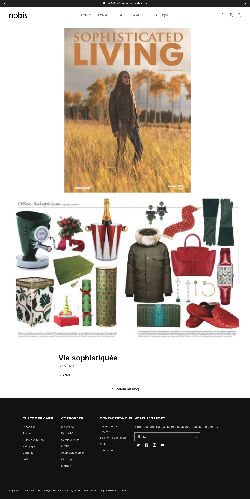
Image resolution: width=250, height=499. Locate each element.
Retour (27, 433)
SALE (121, 15)
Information (107, 450)
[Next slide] (245, 3)
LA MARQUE (139, 15)
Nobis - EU (35, 490)
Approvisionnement (73, 452)
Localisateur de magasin (109, 428)
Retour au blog (127, 389)
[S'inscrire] (196, 436)
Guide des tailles (33, 439)
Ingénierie (67, 426)
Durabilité (67, 433)
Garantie (28, 452)
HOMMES (104, 15)
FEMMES (85, 15)
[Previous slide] (4, 3)
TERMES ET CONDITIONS (119, 490)
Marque (66, 465)
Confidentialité (70, 439)
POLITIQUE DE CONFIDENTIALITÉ (83, 490)
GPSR (65, 446)
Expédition (29, 426)
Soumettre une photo (113, 437)
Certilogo (67, 459)
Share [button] (66, 374)
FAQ (25, 459)
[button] (86, 15)
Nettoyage (29, 446)
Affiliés (104, 444)
